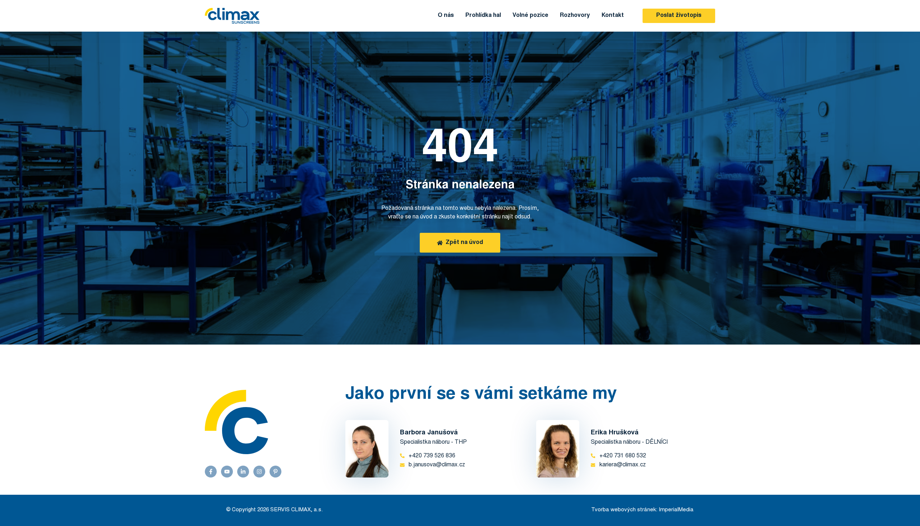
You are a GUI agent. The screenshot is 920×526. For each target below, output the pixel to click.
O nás (446, 15)
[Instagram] (259, 471)
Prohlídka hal (483, 15)
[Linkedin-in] (243, 471)
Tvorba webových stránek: (624, 510)
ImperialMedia (676, 510)
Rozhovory (575, 15)
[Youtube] (227, 471)
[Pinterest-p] (275, 471)
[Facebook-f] (211, 471)
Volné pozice (530, 15)
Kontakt (613, 15)
